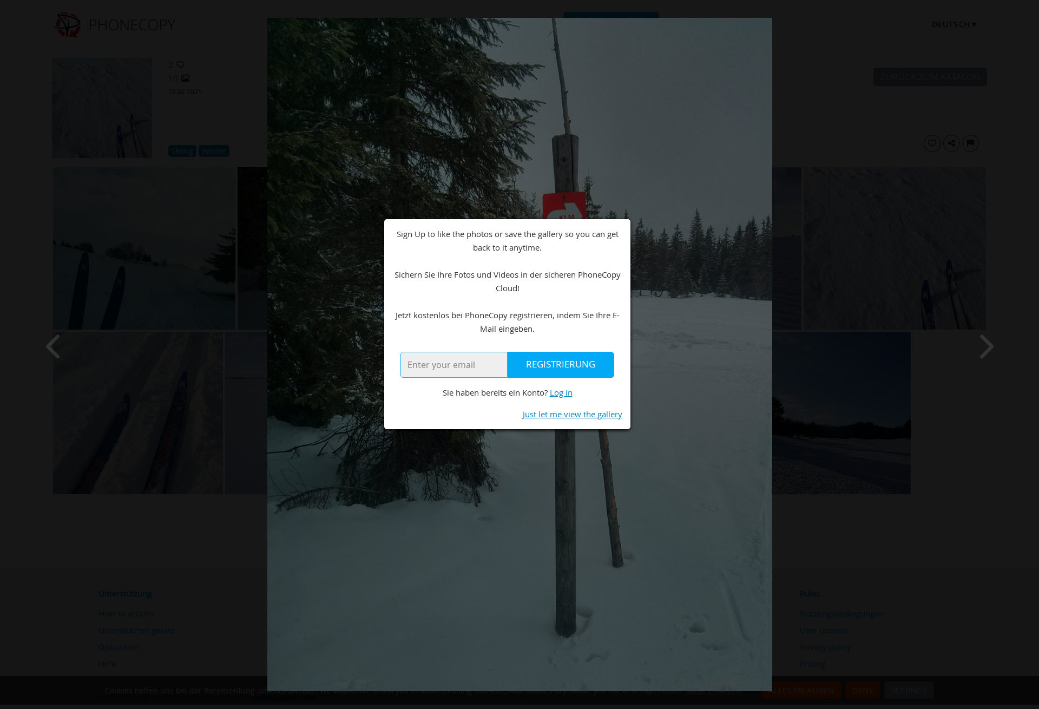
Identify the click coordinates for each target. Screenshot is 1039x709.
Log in (561, 392)
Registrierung (560, 364)
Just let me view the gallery (572, 414)
